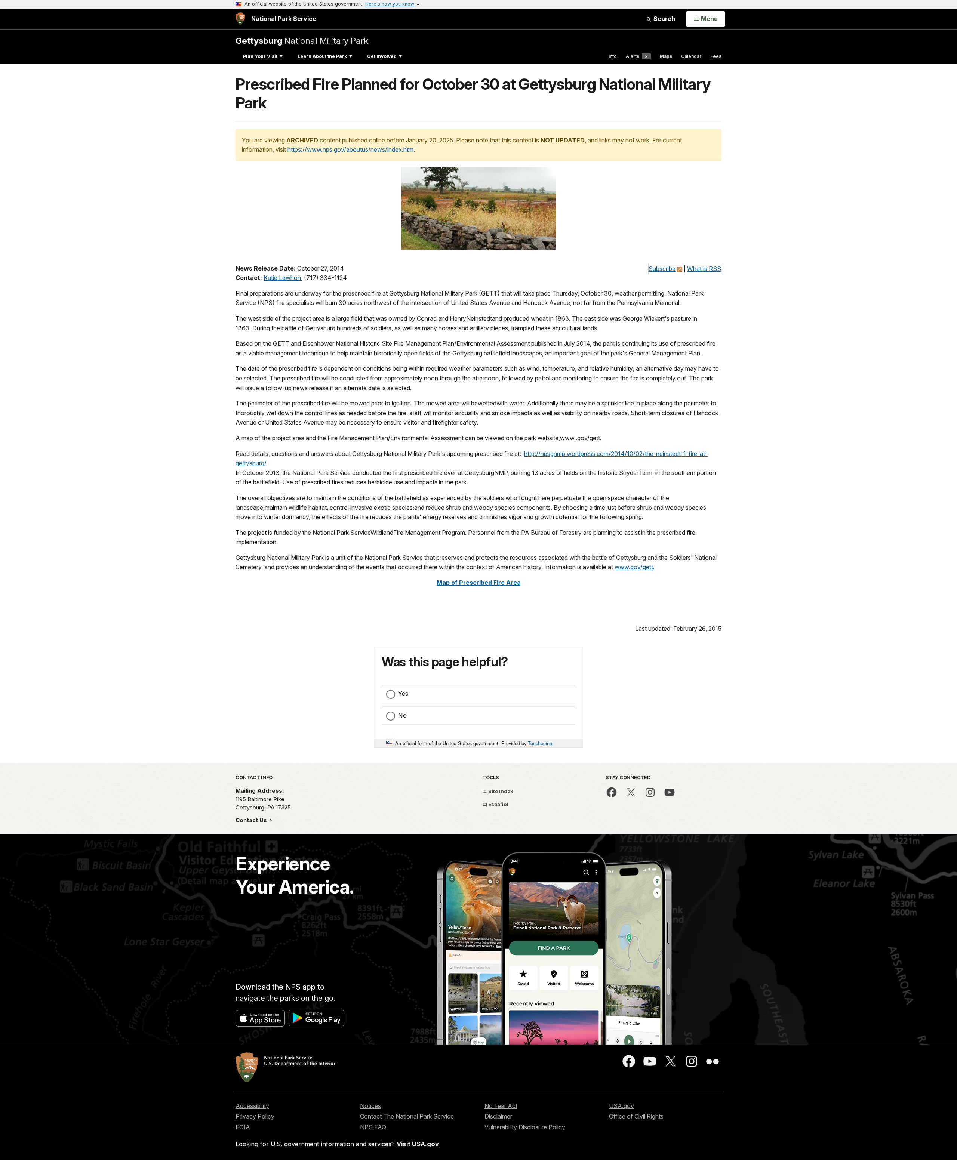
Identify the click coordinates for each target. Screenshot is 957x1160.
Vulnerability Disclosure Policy (524, 1127)
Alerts (637, 56)
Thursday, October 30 (582, 293)
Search (663, 18)
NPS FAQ (373, 1127)
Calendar (691, 56)
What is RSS (704, 268)
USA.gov (621, 1106)
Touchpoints (540, 743)
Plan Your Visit (260, 56)
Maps (666, 56)
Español (497, 804)
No (402, 715)
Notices (370, 1106)
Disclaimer (498, 1116)
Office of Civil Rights (636, 1116)
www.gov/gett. (635, 567)
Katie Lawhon (282, 277)
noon (432, 378)
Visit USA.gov (418, 1144)
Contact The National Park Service (407, 1116)
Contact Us (252, 820)
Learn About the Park (322, 56)
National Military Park (302, 41)
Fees (715, 56)
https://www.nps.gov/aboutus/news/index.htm (350, 149)
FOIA (243, 1127)
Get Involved (382, 56)
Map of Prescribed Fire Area (479, 582)
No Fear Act (500, 1106)
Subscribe (662, 268)
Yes (403, 693)
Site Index (500, 791)
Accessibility (252, 1106)
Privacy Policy (255, 1116)
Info (613, 56)
